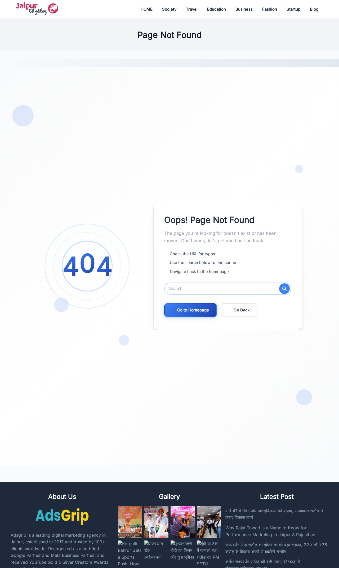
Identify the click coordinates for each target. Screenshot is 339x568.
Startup (293, 9)
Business (244, 9)
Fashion (269, 9)
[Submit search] (284, 288)
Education (216, 9)
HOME (147, 9)
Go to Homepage (193, 309)
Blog (314, 9)
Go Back (241, 310)
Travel (192, 9)
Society (169, 9)
